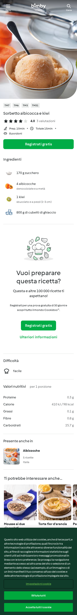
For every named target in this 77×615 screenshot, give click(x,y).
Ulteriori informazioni (38, 337)
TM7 (7, 105)
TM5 (25, 105)
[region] (38, 571)
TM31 (35, 105)
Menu (8, 10)
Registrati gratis (38, 144)
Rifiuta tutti (38, 595)
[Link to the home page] (38, 7)
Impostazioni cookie (38, 583)
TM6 (16, 105)
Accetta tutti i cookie (38, 607)
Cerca (69, 10)
